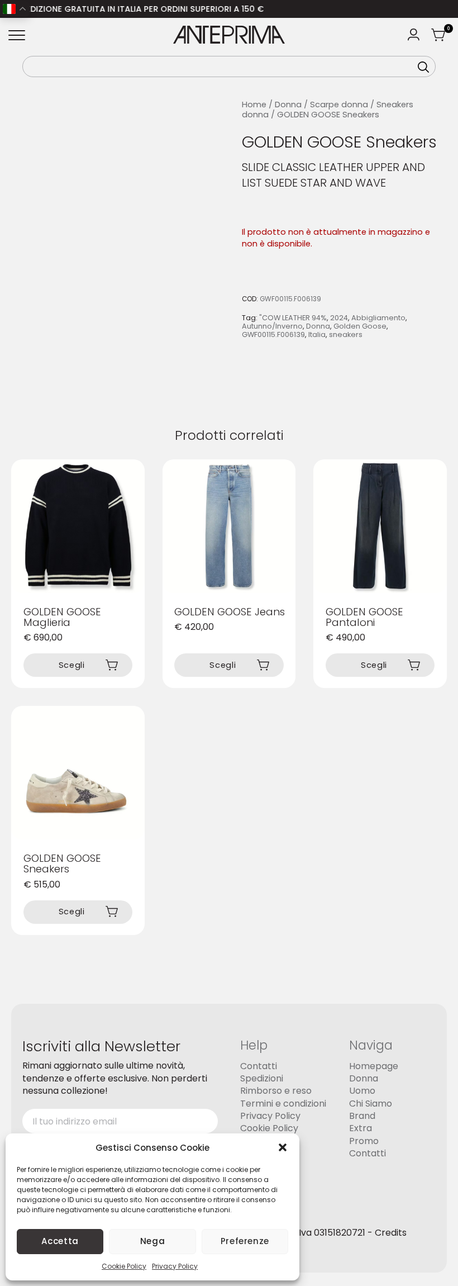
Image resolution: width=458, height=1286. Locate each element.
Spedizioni (261, 1078)
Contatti (258, 1066)
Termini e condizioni (283, 1103)
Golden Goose (360, 326)
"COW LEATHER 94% (293, 317)
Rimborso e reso (276, 1091)
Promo (364, 1141)
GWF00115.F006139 (273, 334)
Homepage (373, 1066)
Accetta (59, 1241)
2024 (339, 317)
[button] (282, 1147)
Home (254, 104)
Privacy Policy (175, 1266)
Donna (288, 104)
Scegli (72, 665)
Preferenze (245, 1241)
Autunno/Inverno (272, 326)
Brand (362, 1115)
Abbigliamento (378, 317)
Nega (152, 1241)
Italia (317, 334)
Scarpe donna (339, 104)
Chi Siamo (370, 1103)
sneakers (345, 334)
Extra (360, 1128)
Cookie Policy (124, 1266)
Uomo (362, 1091)
